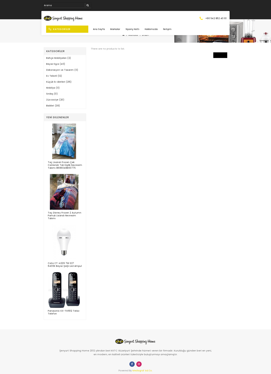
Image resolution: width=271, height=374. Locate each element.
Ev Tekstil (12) (54, 75)
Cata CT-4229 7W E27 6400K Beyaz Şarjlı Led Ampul (65, 265)
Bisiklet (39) (53, 105)
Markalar (115, 29)
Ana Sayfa (99, 29)
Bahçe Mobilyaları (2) (58, 58)
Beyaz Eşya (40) (55, 64)
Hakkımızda (151, 29)
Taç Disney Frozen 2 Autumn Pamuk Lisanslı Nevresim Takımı (64, 215)
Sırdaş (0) (52, 93)
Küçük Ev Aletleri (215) (59, 81)
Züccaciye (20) (55, 99)
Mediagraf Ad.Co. (142, 370)
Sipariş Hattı (132, 29)
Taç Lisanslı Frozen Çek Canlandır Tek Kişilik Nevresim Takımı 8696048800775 (65, 165)
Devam (220, 55)
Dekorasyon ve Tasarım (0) (62, 69)
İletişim (167, 29)
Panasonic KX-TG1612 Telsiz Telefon (63, 312)
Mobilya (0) (53, 87)
